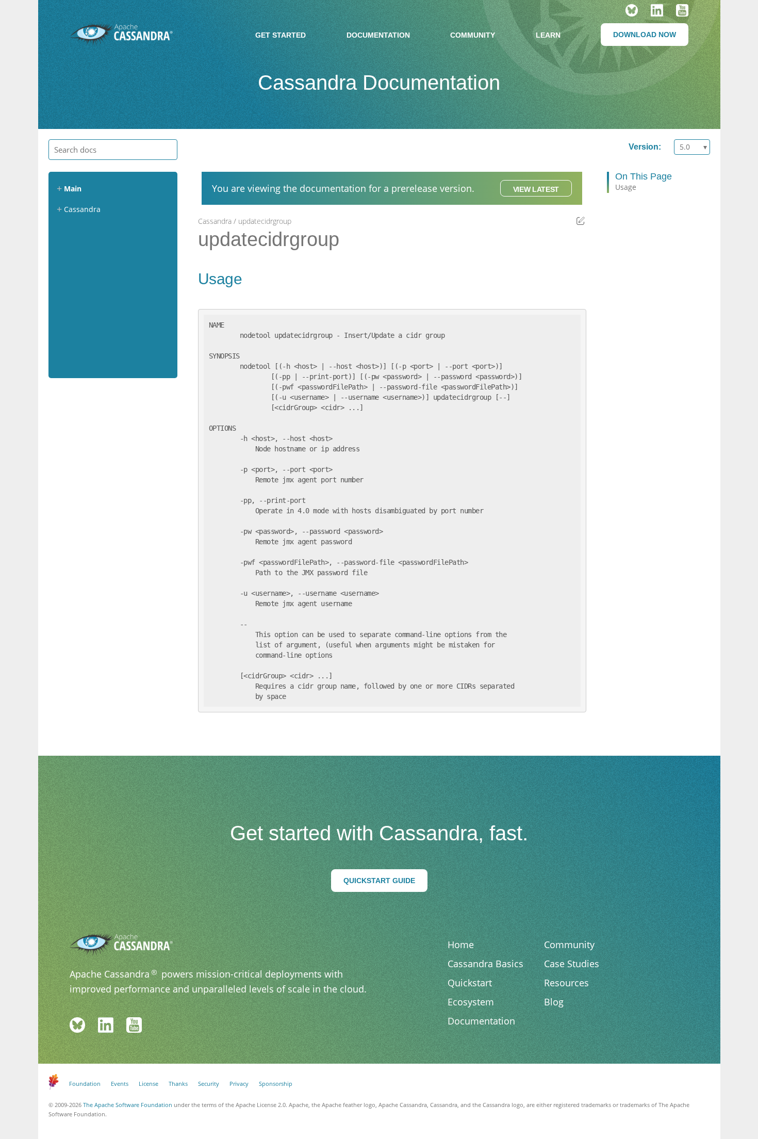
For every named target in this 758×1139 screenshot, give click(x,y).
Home (461, 944)
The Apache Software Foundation (127, 1105)
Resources (566, 983)
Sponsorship (275, 1083)
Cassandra (215, 221)
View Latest (536, 189)
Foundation (85, 1083)
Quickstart (470, 983)
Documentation (378, 35)
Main (72, 188)
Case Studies (571, 963)
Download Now (644, 34)
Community (472, 35)
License (148, 1083)
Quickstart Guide (379, 880)
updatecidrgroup (264, 221)
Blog (554, 1002)
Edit (580, 220)
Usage (625, 187)
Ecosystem (471, 1002)
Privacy (239, 1083)
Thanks (178, 1083)
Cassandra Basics (485, 963)
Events (119, 1083)
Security (208, 1083)
